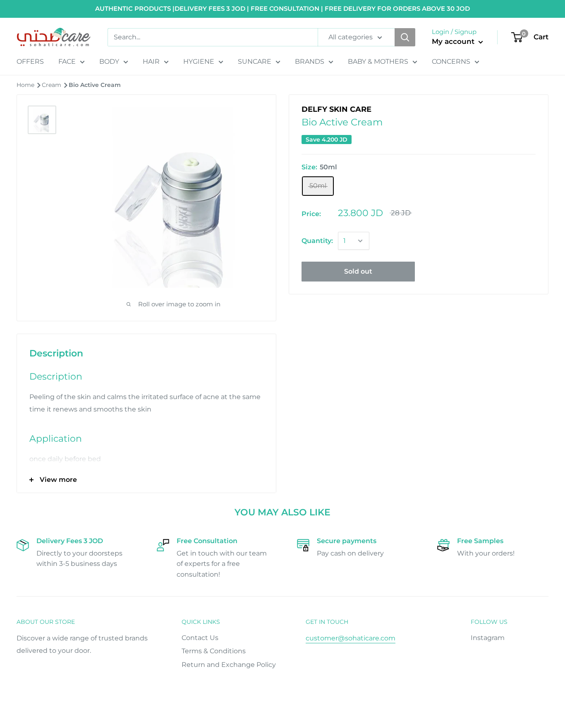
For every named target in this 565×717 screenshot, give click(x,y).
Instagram (488, 638)
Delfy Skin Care (336, 109)
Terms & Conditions (214, 651)
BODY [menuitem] (109, 61)
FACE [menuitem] (67, 61)
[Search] (405, 37)
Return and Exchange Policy (229, 665)
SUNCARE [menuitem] (254, 61)
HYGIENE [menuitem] (198, 61)
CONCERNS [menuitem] (451, 61)
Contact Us (200, 638)
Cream (52, 85)
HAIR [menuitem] (151, 61)
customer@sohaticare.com (350, 638)
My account (454, 41)
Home (26, 85)
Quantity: (317, 241)
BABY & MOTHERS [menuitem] (378, 61)
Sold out (358, 271)
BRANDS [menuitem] (309, 61)
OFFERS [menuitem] (30, 61)
